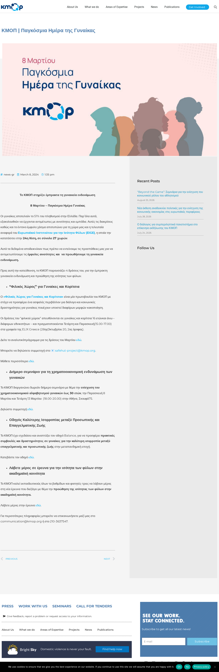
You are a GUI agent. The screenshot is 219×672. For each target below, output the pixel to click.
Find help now (112, 649)
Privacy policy (201, 666)
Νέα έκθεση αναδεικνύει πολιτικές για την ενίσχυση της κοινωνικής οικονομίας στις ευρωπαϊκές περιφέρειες (170, 210)
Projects (74, 629)
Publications (105, 629)
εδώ (78, 340)
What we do (27, 629)
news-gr (9, 174)
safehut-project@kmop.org (75, 350)
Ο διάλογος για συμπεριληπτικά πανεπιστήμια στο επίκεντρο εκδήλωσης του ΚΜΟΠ (167, 226)
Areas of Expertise (51, 629)
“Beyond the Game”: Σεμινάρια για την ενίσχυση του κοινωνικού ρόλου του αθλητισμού (170, 193)
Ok (179, 666)
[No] (214, 667)
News (88, 629)
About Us (8, 629)
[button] (215, 7)
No (187, 666)
